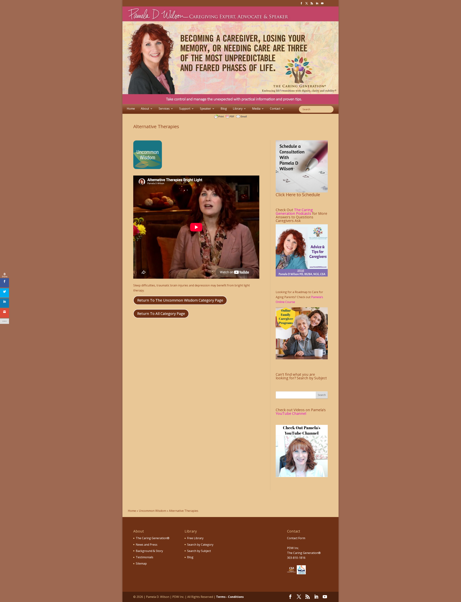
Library (238, 109)
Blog (224, 109)
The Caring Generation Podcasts (294, 211)
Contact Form (296, 538)
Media (256, 109)
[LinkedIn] (317, 4)
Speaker (205, 109)
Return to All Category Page (161, 313)
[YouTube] (322, 4)
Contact (275, 109)
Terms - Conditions (230, 597)
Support (184, 109)
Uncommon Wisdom (152, 511)
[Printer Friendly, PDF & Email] (230, 116)
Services (164, 109)
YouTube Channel (291, 413)
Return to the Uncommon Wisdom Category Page (180, 300)
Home (131, 109)
